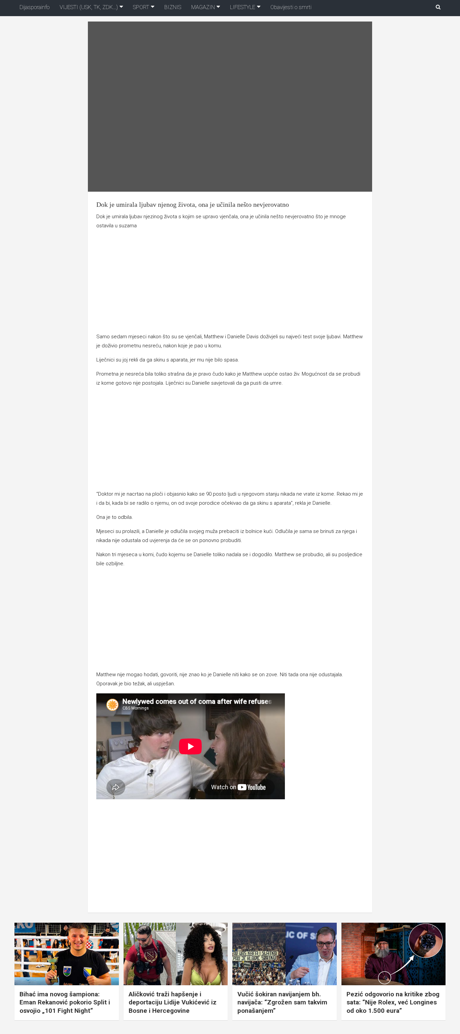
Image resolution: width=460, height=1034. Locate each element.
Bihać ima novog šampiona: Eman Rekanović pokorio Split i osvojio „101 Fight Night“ (65, 1002)
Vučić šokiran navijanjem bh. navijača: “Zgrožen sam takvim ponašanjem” (282, 1002)
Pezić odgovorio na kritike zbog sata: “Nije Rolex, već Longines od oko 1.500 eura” (393, 1002)
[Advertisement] (229, 282)
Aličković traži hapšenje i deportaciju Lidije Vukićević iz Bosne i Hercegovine (173, 1002)
